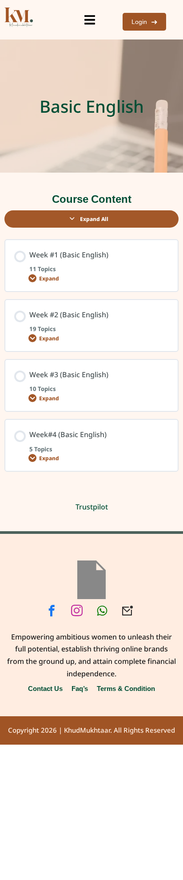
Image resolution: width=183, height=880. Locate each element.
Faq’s (80, 688)
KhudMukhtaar (87, 730)
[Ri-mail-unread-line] (127, 610)
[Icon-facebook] (51, 610)
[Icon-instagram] (76, 610)
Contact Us (45, 688)
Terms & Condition (126, 688)
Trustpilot (92, 507)
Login (139, 21)
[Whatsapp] (102, 610)
